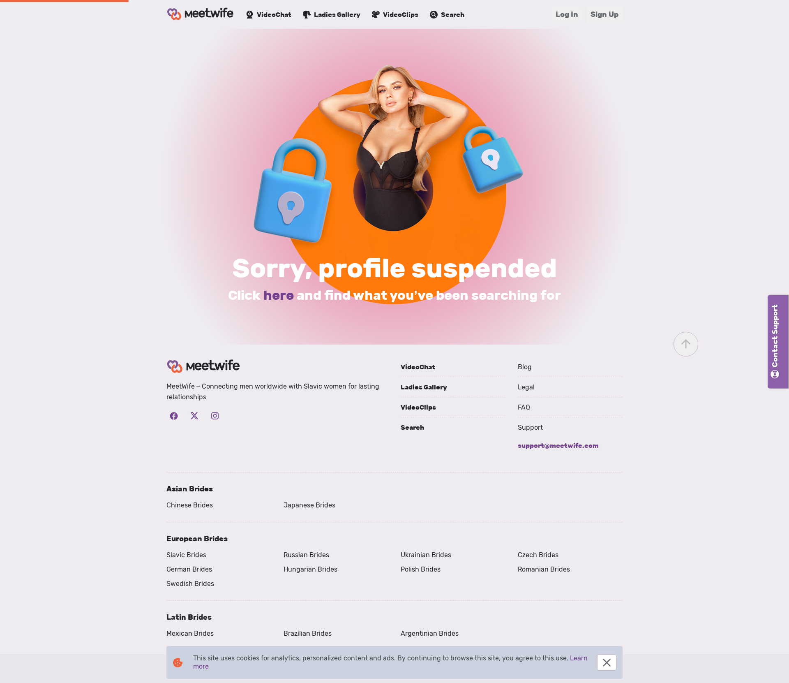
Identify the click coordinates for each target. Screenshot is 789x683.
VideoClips (418, 407)
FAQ (524, 407)
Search (412, 427)
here (278, 295)
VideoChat (418, 367)
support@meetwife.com (558, 445)
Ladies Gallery (424, 387)
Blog (525, 367)
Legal (526, 387)
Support (530, 427)
